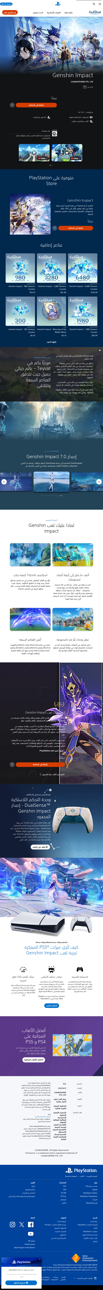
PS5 (64, 1186)
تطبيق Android (30, 1244)
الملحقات (63, 1199)
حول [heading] (95, 1182)
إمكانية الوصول (30, 1189)
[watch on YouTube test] (75, 158)
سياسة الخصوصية (54, 1278)
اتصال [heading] (32, 1218)
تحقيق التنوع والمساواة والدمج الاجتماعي (21, 1196)
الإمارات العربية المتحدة (85, 1278)
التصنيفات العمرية (60, 1228)
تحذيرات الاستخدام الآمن (43, 1117)
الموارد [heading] (63, 1218)
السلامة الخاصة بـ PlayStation (87, 1225)
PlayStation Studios (90, 1193)
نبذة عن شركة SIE (91, 1186)
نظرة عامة (69, 12)
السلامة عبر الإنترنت (28, 1193)
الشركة (95, 1199)
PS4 (64, 1189)
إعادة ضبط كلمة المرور (90, 1235)
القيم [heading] (33, 1182)
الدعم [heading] (95, 1218)
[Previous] (4, 481)
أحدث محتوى (38, 12)
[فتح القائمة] (100, 4)
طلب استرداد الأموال (90, 1238)
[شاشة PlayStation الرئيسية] (57, 4)
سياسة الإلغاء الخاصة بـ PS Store (55, 1225)
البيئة (33, 1186)
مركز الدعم (93, 1221)
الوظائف (94, 1189)
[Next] (99, 481)
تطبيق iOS (31, 1241)
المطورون (63, 1235)
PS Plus (63, 1196)
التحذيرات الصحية (60, 1231)
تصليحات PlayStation (90, 1231)
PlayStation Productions (88, 1196)
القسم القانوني (63, 1278)
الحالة (95, 1228)
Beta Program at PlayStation (24, 1247)
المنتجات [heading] (62, 1182)
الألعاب (82, 1176)
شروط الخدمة (61, 1221)
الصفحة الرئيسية (92, 1176)
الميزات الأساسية (54, 12)
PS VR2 (63, 1193)
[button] (67, 152)
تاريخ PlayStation (91, 1203)
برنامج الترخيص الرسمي (58, 1238)
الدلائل (95, 1241)
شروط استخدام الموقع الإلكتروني (43, 1278)
